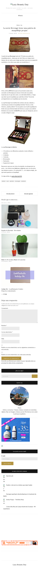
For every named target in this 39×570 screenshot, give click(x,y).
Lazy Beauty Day (19, 565)
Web (2, 338)
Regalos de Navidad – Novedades (11, 230)
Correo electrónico (7, 332)
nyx (8, 181)
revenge (17, 181)
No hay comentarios (24, 33)
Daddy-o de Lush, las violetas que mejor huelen (19, 485)
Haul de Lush (9, 476)
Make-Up (19, 25)
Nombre (4, 325)
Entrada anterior (10, 193)
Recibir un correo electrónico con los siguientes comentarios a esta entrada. (18, 348)
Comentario (4, 308)
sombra (23, 181)
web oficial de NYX (17, 176)
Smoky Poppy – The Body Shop (15, 499)
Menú (20, 15)
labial (3, 181)
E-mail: (3, 456)
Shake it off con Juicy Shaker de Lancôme (13, 260)
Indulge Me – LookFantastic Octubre (12, 289)
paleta (12, 181)
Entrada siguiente (28, 193)
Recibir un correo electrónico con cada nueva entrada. (16, 354)
